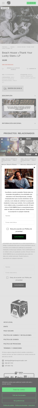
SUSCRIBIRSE (19, 237)
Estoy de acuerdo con (21, 230)
